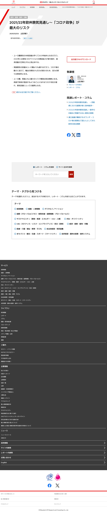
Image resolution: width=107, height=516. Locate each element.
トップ (13, 7)
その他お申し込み (6, 358)
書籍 (2, 340)
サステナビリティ (6, 410)
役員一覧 (3, 383)
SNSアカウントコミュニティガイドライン (13, 416)
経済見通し (42, 7)
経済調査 (32, 7)
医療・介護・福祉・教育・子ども (10, 294)
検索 (71, 174)
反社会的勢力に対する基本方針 (10, 419)
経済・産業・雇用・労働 (19, 17)
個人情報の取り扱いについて (9, 422)
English (4, 462)
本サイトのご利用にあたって (7, 493)
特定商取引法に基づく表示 (8, 413)
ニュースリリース (6, 435)
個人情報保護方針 (6, 404)
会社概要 (3, 376)
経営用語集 (4, 327)
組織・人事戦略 (5, 272)
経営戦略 (3, 269)
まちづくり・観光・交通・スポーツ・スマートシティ (16, 300)
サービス (4, 265)
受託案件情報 (5, 355)
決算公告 (3, 395)
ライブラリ (22, 7)
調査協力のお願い (6, 361)
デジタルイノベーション (8, 275)
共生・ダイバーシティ (7, 285)
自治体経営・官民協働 (7, 297)
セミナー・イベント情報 (8, 349)
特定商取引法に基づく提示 (60, 493)
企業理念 (3, 379)
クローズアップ (5, 324)
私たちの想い (5, 370)
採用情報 (4, 443)
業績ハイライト (5, 398)
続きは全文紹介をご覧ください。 (28, 92)
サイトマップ (57, 504)
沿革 (2, 386)
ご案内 (3, 345)
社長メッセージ (5, 373)
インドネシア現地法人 (7, 392)
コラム (3, 318)
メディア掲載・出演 (6, 334)
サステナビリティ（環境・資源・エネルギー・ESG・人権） (18, 282)
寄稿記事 (3, 337)
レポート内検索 (7, 453)
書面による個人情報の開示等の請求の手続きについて (16, 425)
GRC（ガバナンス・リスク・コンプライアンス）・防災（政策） (19, 288)
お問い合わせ (6, 458)
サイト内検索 (6, 448)
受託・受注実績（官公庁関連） (10, 331)
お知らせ (3, 438)
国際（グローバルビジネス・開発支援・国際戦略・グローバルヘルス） (21, 278)
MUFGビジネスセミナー (8, 352)
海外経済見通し (54, 7)
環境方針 (3, 407)
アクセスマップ (5, 401)
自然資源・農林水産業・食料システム (11, 303)
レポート (3, 315)
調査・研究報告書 (6, 321)
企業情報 (4, 366)
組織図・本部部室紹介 (7, 389)
